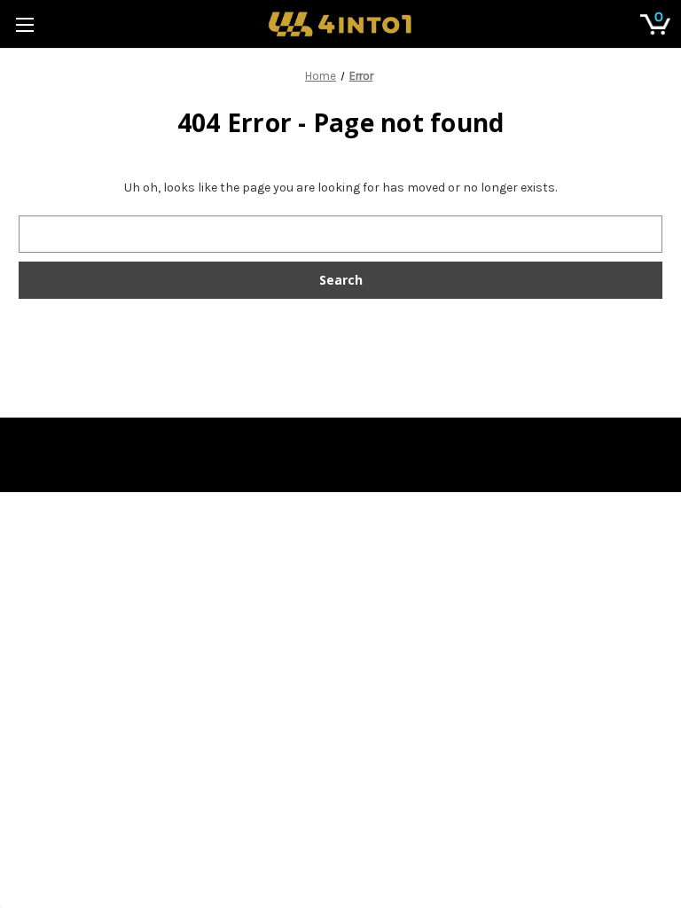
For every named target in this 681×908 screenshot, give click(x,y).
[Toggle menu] (24, 24)
